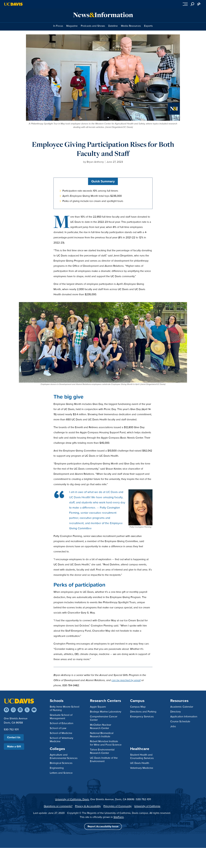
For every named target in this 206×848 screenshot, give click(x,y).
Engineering (57, 768)
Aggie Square (98, 707)
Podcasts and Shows (93, 26)
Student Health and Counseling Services (142, 756)
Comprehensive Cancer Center (103, 718)
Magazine (72, 26)
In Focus (58, 26)
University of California (147, 806)
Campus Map (138, 707)
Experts (148, 26)
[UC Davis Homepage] (13, 4)
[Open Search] (192, 4)
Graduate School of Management (61, 716)
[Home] (19, 700)
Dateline (113, 26)
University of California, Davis (72, 799)
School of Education (61, 723)
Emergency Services (142, 716)
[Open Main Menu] (185, 4)
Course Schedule (180, 721)
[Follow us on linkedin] (20, 709)
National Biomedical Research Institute (101, 734)
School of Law (58, 728)
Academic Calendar (181, 707)
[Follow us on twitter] (27, 709)
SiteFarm (119, 817)
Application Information (183, 716)
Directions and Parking (143, 711)
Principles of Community (117, 806)
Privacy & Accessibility (88, 806)
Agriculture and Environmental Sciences (63, 756)
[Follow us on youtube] (34, 709)
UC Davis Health (139, 763)
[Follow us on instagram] (13, 709)
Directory (175, 711)
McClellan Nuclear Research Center (100, 726)
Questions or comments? (58, 806)
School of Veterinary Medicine (61, 739)
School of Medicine (61, 733)
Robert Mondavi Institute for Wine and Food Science (105, 743)
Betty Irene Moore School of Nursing (64, 708)
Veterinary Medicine (141, 768)
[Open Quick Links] (199, 4)
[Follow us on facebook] (6, 709)
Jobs (173, 726)
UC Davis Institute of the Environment (104, 759)
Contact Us (13, 737)
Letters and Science (61, 773)
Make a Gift (14, 746)
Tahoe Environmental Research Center (102, 751)
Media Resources (131, 26)
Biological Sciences (61, 763)
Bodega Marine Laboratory (105, 711)
